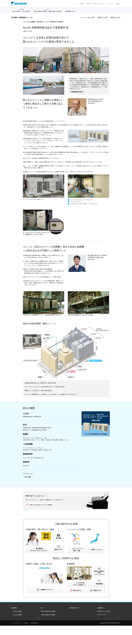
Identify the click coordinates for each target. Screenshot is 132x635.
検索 (117, 3)
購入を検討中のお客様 (48, 611)
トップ (24, 21)
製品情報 (82, 3)
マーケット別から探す (87, 17)
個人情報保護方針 (34, 622)
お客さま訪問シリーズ (41, 21)
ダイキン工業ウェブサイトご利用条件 (19, 622)
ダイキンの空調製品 (31, 21)
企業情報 (88, 3)
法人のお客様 (18, 614)
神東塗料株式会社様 (76, 91)
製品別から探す (103, 17)
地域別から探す (116, 17)
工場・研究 (27, 477)
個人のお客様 (18, 611)
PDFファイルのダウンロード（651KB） (41, 504)
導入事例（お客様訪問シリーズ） (22, 17)
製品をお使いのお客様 (48, 614)
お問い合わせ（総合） (98, 3)
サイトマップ (109, 3)
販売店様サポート (71, 11)
